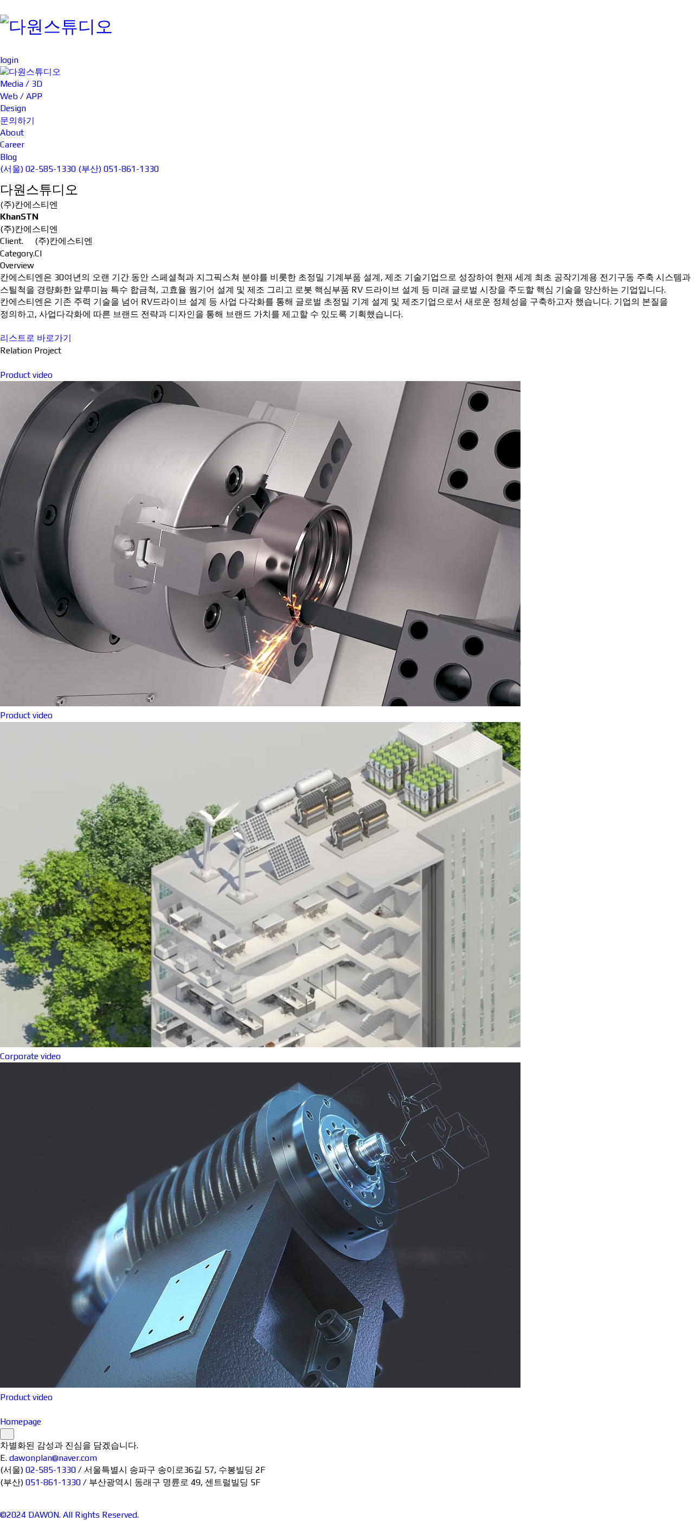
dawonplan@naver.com (53, 1458)
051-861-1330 (53, 1482)
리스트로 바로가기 (36, 338)
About (677, 17)
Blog (673, 42)
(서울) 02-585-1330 (38, 169)
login (9, 60)
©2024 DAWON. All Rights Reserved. (69, 1515)
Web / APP (388, 24)
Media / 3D (388, 12)
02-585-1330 (50, 1470)
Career (677, 30)
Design (381, 36)
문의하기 (679, 6)
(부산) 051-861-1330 (118, 169)
